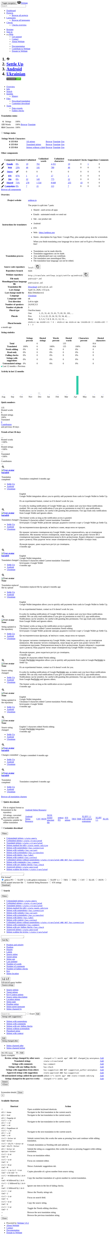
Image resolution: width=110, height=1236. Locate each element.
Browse (24, 124)
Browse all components (11, 189)
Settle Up (14, 64)
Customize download (21, 103)
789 (52, 167)
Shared (10, 183)
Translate (32, 124)
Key (8, 971)
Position (9, 947)
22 (27, 179)
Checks (9, 22)
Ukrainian (15, 73)
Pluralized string (13, 1031)
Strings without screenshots (18, 1028)
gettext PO (9, 880)
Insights (9, 94)
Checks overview (19, 25)
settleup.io (32, 200)
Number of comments (15, 966)
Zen (62, 141)
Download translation (21, 101)
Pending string (12, 1004)
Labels (9, 952)
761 (38, 164)
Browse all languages (21, 20)
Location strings (13, 999)
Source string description (16, 997)
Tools (8, 106)
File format (6, 877)
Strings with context (14, 1033)
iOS (10, 176)
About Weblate (18, 41)
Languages (11, 18)
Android (14, 68)
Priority (9, 949)
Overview (10, 87)
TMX (79, 819)
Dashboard (11, 10)
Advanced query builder (11, 982)
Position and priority (15, 945)
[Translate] (2, 164)
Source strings (12, 990)
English (22, 494)
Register (9, 29)
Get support (17, 37)
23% (18, 167)
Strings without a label (35, 147)
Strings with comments (16, 1024)
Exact (32, 1014)
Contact (15, 39)
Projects (9, 13)
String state (11, 1002)
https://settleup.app (47, 232)
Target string (11, 957)
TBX (74, 819)
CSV (38, 819)
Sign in (9, 32)
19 (27, 164)
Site (10, 179)
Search (9, 91)
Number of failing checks (17, 969)
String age (10, 959)
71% (18, 183)
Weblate (24, 3)
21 (37, 186)
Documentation (18, 46)
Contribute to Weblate (21, 49)
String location (12, 973)
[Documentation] (2, 133)
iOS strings (67, 819)
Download (32, 287)
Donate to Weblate (20, 51)
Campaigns (10, 186)
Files (8, 99)
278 (27, 183)
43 (81, 183)
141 (38, 167)
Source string (12, 954)
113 (52, 186)
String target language (15, 1006)
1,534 (38, 183)
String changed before (15, 1048)
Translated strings (33, 144)
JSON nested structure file (50, 819)
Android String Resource (35, 810)
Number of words (13, 964)
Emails (10, 164)
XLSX (106, 819)
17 (52, 176)
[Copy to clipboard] (37, 267)
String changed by (14, 1009)
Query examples (8, 1055)
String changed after (14, 1045)
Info (8, 89)
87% (18, 176)
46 (27, 167)
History (15, 96)
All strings (30, 141)
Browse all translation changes (14, 796)
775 (52, 179)
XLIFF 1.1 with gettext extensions (87, 818)
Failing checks (18, 110)
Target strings (12, 992)
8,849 (53, 183)
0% (17, 164)
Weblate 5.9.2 (23, 1223)
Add (37, 1014)
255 (69, 183)
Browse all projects (20, 15)
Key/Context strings (14, 994)
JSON (43, 819)
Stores (10, 172)
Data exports (17, 108)
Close (20, 1092)
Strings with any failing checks (19, 1026)
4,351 (53, 164)
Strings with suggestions (16, 1021)
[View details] (3, 468)
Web (10, 167)
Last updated (11, 961)
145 (38, 179)
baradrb (5, 472)
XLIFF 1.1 (55, 880)
